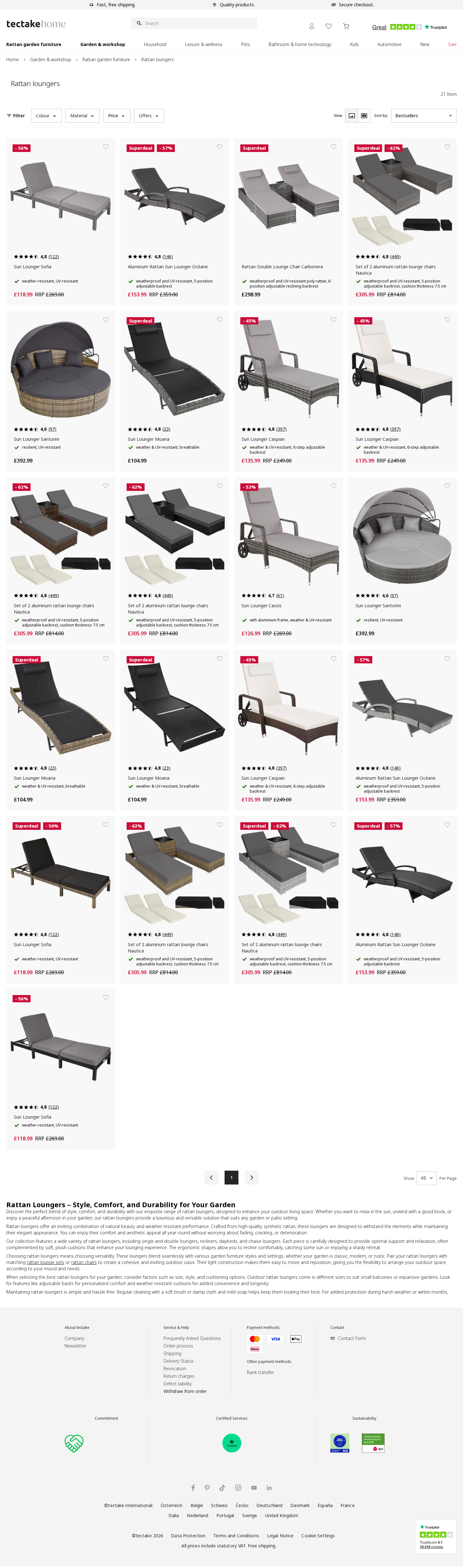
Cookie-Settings (318, 1536)
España (325, 1505)
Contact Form (352, 1338)
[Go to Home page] (36, 23)
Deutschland (269, 1505)
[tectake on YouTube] (254, 1488)
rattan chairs (84, 1262)
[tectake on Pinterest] (207, 1488)
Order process (178, 1346)
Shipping (172, 1353)
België (197, 1505)
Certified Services (232, 1418)
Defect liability (177, 1384)
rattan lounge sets (45, 1262)
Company (74, 1338)
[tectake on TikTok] (222, 1488)
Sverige (249, 1515)
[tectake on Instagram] (238, 1488)
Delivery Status (178, 1361)
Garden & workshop (50, 59)
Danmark (300, 1505)
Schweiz (219, 1505)
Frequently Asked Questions (192, 1338)
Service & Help (176, 1327)
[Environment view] (364, 116)
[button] (46, 116)
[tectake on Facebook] (193, 1488)
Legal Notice (280, 1536)
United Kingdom (282, 1515)
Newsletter (75, 1346)
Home (12, 59)
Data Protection (188, 1536)
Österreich (171, 1505)
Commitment (106, 1418)
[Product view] (351, 116)
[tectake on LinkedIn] (269, 1487)
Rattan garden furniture (106, 59)
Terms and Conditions (236, 1536)
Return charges (178, 1376)
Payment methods (263, 1327)
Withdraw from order (185, 1391)
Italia (174, 1515)
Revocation (174, 1368)
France (347, 1505)
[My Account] (311, 26)
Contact (337, 1327)
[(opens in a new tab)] (231, 1443)
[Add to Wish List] (106, 146)
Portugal (225, 1515)
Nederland (197, 1515)
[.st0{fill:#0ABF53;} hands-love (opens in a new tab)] (74, 1443)
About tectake (77, 1327)
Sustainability (364, 1418)
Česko (242, 1505)
